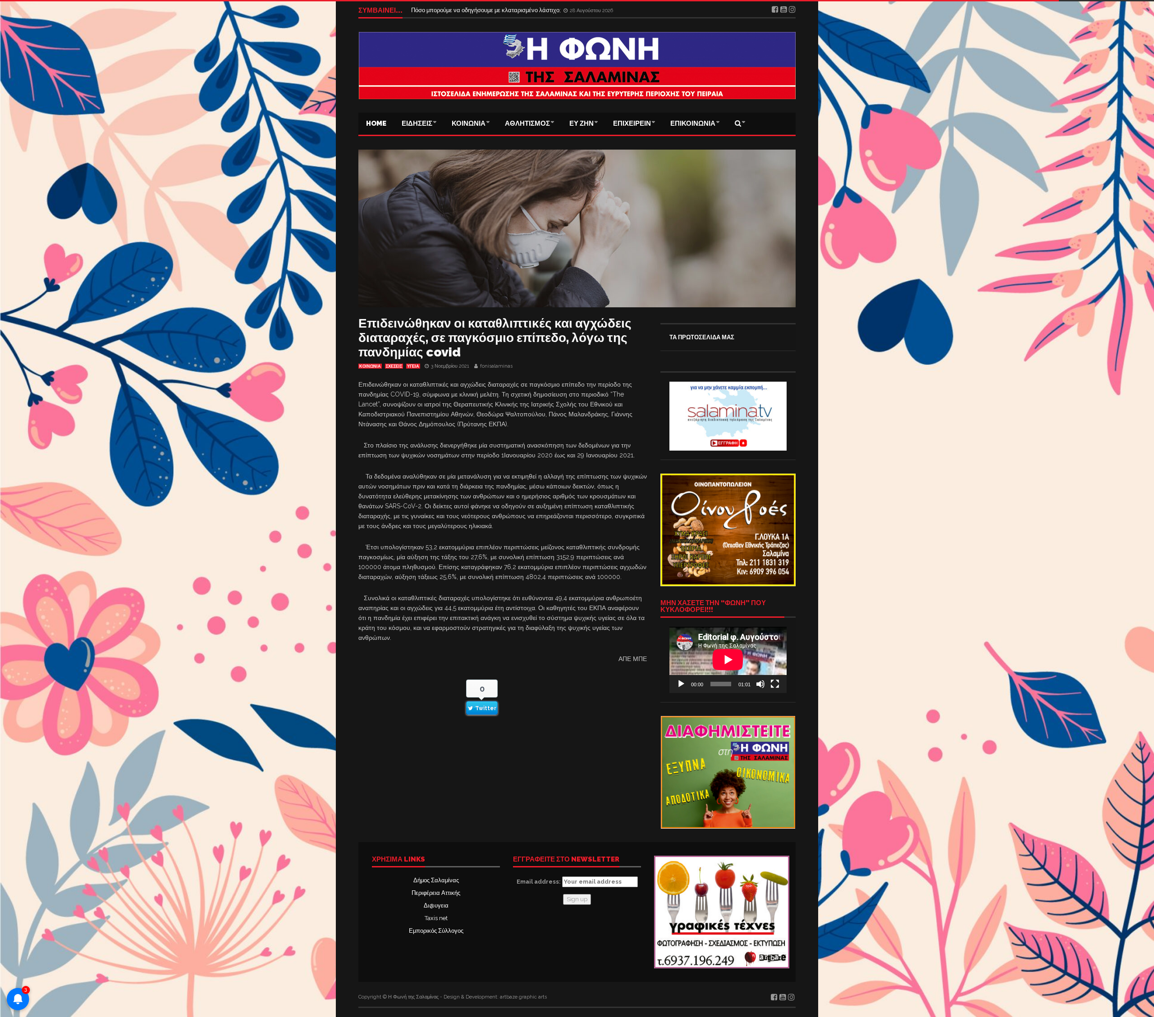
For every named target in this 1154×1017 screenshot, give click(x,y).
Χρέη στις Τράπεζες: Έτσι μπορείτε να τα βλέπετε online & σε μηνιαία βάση (508, 10)
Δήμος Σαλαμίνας (436, 880)
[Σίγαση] (760, 684)
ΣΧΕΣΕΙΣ (394, 366)
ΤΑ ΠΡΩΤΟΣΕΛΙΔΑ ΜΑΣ (701, 337)
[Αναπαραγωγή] (681, 684)
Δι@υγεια (436, 905)
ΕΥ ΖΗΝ (581, 123)
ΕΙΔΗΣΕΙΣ (417, 123)
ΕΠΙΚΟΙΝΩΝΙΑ (692, 123)
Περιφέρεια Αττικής (436, 892)
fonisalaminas (496, 366)
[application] (728, 660)
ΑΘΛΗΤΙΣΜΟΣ (527, 123)
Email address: (539, 881)
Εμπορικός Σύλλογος (436, 930)
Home (376, 123)
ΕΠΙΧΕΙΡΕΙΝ (632, 123)
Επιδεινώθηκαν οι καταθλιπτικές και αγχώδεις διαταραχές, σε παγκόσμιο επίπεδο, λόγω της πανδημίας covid (495, 338)
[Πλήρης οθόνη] (774, 684)
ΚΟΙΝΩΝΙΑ (468, 123)
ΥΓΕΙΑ (413, 366)
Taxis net (436, 918)
